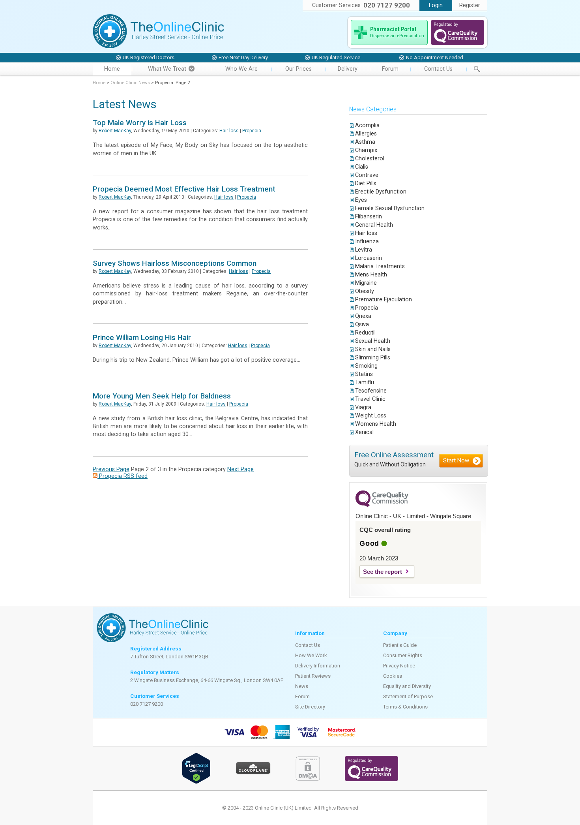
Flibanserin (368, 216)
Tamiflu (364, 382)
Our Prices (298, 69)
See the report (382, 571)
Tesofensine (371, 390)
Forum (390, 69)
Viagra (363, 407)
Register (469, 5)
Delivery (347, 69)
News (301, 686)
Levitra (363, 249)
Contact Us (438, 69)
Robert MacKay (115, 130)
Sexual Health (372, 341)
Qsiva (362, 324)
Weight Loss (370, 415)
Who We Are (241, 69)
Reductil (365, 332)
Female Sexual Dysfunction (390, 208)
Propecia (251, 130)
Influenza (367, 241)
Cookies (392, 676)
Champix (366, 150)
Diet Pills (365, 183)
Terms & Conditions (405, 707)
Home (112, 69)
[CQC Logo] (381, 505)
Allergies (366, 133)
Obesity (364, 291)
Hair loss (229, 130)
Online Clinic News (130, 82)
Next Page (240, 469)
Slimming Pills (372, 357)
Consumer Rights (402, 655)
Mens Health (371, 274)
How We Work (311, 655)
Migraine (366, 283)
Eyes (361, 200)
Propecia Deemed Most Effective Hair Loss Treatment (184, 189)
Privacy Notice (399, 666)
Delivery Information (317, 666)
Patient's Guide (400, 645)
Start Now (456, 460)
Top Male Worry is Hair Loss (140, 122)
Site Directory (310, 707)
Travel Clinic (370, 399)
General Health (374, 225)
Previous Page (111, 469)
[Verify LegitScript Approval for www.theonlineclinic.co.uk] (196, 782)
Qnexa (363, 316)
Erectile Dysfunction (380, 191)
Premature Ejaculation (383, 299)
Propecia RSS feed (122, 476)
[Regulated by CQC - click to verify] (457, 43)
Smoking (366, 366)
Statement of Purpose (408, 696)
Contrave (366, 175)
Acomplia (367, 125)
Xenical (364, 432)
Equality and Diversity (407, 686)
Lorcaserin (368, 258)
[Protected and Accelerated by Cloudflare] (253, 773)
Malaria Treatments (380, 266)
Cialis (361, 166)
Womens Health (375, 424)
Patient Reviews (313, 676)
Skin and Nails (373, 349)
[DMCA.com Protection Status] (308, 779)
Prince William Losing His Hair (142, 337)
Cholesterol (369, 158)
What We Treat (167, 69)
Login (436, 5)
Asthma (365, 142)
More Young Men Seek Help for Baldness (162, 396)
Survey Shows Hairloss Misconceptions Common (174, 263)
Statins (364, 374)
